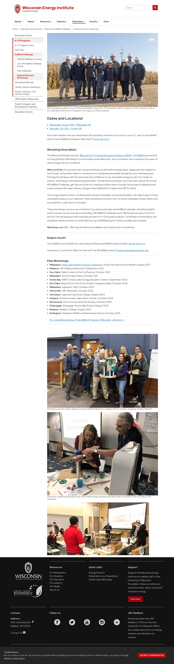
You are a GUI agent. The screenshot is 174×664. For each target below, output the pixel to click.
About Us (54, 589)
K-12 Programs (22, 40)
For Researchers (58, 572)
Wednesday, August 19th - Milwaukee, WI (70, 124)
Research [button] (45, 21)
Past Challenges (24, 70)
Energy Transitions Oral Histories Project (25, 92)
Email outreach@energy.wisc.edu (132, 250)
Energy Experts (97, 572)
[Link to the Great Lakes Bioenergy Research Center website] (28, 599)
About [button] (18, 21)
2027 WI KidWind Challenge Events (29, 64)
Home (15, 29)
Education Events (24, 111)
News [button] (31, 21)
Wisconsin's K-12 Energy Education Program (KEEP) (106, 155)
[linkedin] (117, 622)
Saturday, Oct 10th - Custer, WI (66, 128)
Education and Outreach (31, 29)
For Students (56, 576)
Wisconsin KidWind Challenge (58, 29)
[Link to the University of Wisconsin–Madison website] (28, 579)
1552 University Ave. (21, 622)
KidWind (141, 155)
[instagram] (102, 622)
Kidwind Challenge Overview (29, 59)
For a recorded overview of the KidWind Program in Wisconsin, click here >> (87, 319)
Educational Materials (24, 82)
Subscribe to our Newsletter (103, 576)
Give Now (135, 599)
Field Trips (19, 50)
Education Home (23, 35)
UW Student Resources (27, 98)
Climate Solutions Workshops (27, 87)
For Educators (57, 579)
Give (106, 21)
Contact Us (16, 632)
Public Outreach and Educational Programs (26, 105)
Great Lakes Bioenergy (100, 579)
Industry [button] (61, 21)
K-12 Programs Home (24, 45)
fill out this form (136, 243)
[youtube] (87, 622)
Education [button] (78, 21)
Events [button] (94, 21)
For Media (55, 586)
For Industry (56, 582)
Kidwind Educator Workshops (25, 76)
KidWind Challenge (24, 54)
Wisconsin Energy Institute (48, 7)
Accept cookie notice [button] (152, 655)
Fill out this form (100, 139)
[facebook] (57, 622)
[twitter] (72, 622)
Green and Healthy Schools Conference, (82, 264)
